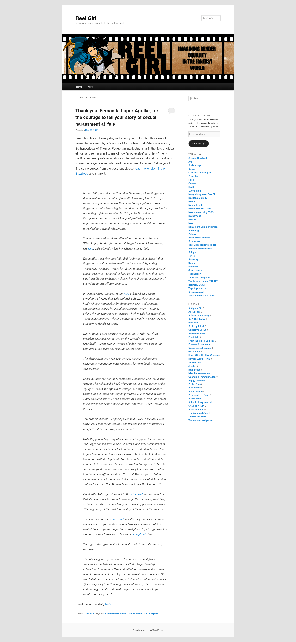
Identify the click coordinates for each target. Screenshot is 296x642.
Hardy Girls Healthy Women (203, 355)
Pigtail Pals (194, 384)
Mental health (195, 205)
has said (118, 519)
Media (191, 201)
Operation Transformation (202, 376)
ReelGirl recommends (200, 248)
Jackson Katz (195, 362)
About (90, 86)
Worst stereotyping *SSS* (201, 295)
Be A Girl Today (196, 318)
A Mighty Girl (195, 308)
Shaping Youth (196, 405)
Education (89, 613)
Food (191, 179)
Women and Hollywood (200, 420)
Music (191, 223)
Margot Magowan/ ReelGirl (202, 194)
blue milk (193, 322)
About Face (194, 311)
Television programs (199, 277)
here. (108, 604)
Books (191, 168)
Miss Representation (199, 373)
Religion (192, 252)
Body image (194, 165)
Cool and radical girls (199, 172)
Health (191, 186)
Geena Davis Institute (199, 347)
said (90, 248)
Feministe (193, 337)
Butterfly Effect (196, 326)
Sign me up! (198, 143)
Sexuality (193, 259)
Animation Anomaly (198, 315)
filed (126, 293)
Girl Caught (194, 351)
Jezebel (192, 366)
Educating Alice (196, 333)
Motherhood (194, 215)
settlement (136, 494)
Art (190, 161)
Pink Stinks (194, 387)
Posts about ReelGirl (199, 237)
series (191, 255)
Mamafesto (194, 369)
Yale (145, 613)
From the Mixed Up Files (201, 340)
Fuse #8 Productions (199, 344)
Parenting (193, 230)
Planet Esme (195, 391)
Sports (191, 262)
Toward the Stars (197, 416)
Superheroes (195, 270)
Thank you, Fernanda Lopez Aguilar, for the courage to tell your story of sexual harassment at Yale (116, 117)
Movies (192, 219)
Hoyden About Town (199, 358)
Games (192, 183)
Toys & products (197, 288)
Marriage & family (197, 197)
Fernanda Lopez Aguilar (115, 613)
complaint (139, 534)
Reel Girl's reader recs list (202, 244)
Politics (192, 234)
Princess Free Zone (198, 395)
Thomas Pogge (135, 613)
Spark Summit (196, 409)
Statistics (193, 266)
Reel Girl (85, 18)
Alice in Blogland (197, 157)
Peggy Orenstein (197, 380)
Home (79, 86)
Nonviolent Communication (203, 226)
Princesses (194, 241)
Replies (153, 613)
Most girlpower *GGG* (200, 208)
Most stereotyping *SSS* (201, 212)
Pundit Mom (194, 398)
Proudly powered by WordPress (148, 630)
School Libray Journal (200, 402)
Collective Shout (197, 329)
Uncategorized (196, 291)
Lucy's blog (194, 190)
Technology (194, 273)
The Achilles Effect (198, 413)
